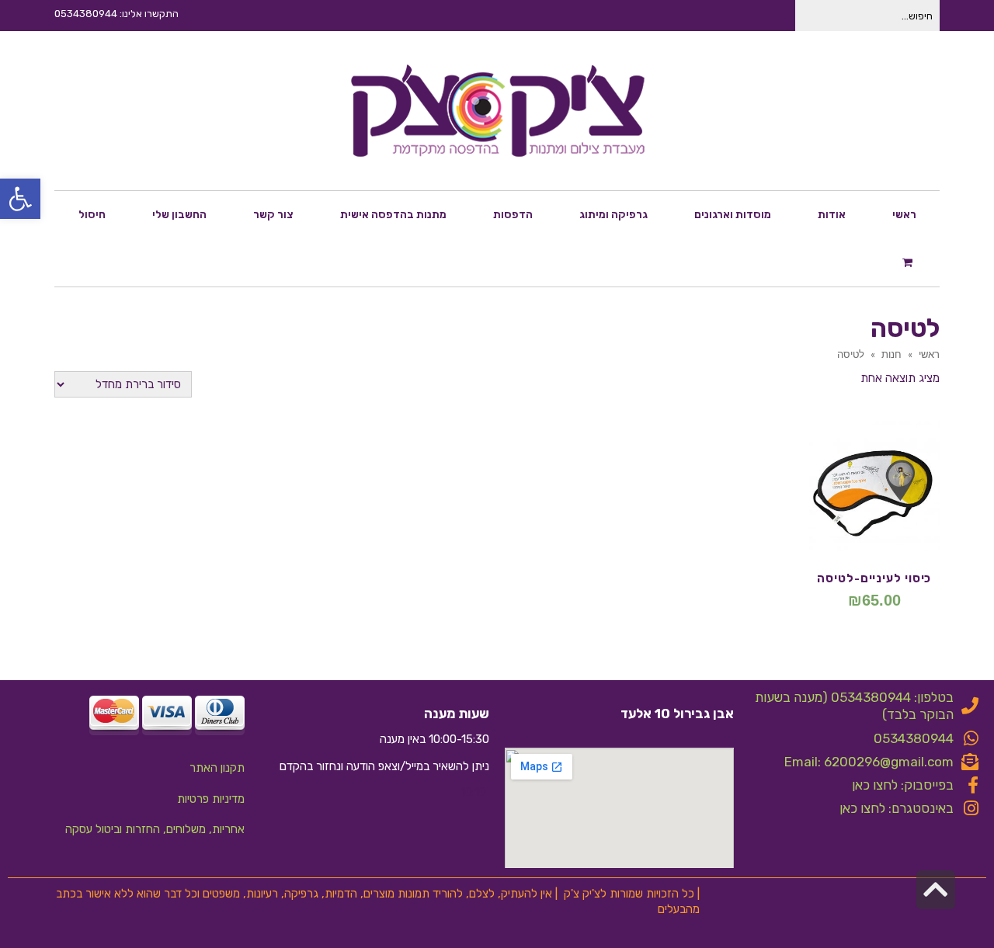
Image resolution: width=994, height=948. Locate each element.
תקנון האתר (217, 768)
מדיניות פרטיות (211, 799)
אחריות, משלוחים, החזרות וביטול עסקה (155, 829)
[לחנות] (909, 261)
